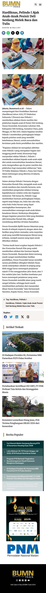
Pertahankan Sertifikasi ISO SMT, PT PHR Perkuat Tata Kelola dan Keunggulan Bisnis (22, 389)
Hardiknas (14, 299)
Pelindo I (23, 299)
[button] (36, 4)
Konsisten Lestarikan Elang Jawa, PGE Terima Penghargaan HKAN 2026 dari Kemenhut (21, 423)
